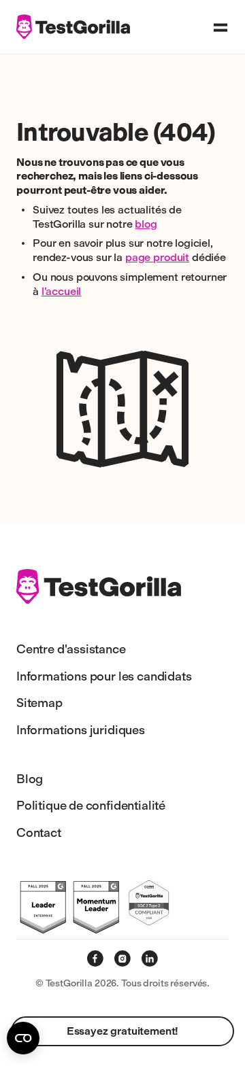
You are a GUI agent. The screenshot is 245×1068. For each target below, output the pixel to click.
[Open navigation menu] (220, 27)
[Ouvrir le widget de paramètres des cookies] (23, 1038)
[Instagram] (122, 958)
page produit (157, 257)
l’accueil (62, 291)
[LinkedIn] (150, 958)
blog (146, 224)
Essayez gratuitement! (123, 1030)
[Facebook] (95, 958)
